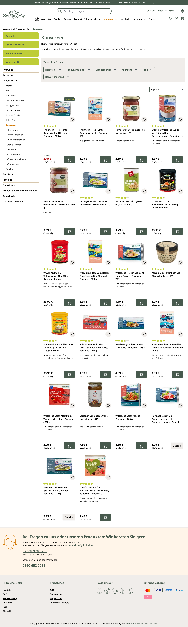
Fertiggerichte (12, 105)
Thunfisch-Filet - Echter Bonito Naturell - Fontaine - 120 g (94, 133)
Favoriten (8, 75)
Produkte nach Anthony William (20, 190)
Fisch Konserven (13, 110)
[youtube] (115, 590)
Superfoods (9, 196)
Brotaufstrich (12, 95)
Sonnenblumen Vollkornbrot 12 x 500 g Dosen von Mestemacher (58, 347)
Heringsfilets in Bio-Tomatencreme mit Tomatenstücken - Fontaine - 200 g (167, 419)
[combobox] (87, 11)
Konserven (11, 125)
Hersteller (51, 69)
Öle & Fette (11, 149)
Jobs (5, 606)
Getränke (8, 174)
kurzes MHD (12, 62)
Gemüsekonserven (16, 139)
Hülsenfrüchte (12, 120)
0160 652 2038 (120, 2)
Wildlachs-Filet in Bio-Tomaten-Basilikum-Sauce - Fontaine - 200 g (94, 347)
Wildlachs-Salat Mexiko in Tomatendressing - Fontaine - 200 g (58, 419)
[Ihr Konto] (176, 18)
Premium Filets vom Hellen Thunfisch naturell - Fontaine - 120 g (167, 347)
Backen (9, 85)
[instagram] (107, 590)
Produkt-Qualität (76, 69)
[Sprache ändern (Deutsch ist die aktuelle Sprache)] (182, 10)
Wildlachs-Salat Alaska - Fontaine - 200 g (128, 417)
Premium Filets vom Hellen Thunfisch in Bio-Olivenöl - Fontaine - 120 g (94, 276)
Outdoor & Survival (13, 201)
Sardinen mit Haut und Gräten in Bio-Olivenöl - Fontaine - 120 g (56, 490)
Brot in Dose (14, 130)
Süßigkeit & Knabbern (16, 159)
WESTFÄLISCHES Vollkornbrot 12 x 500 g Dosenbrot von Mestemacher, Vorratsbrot (57, 276)
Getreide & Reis (13, 115)
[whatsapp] (130, 590)
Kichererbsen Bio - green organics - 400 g (128, 203)
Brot (7, 90)
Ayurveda (8, 69)
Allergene (127, 69)
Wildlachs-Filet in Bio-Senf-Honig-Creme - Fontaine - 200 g (130, 276)
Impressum (56, 598)
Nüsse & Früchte (13, 144)
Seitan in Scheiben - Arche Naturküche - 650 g (94, 417)
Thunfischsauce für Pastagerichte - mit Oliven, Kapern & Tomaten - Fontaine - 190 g (94, 491)
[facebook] (99, 590)
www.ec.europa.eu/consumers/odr (142, 623)
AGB (52, 590)
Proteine (7, 179)
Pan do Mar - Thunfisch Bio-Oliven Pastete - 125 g (166, 274)
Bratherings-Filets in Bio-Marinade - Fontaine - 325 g (130, 346)
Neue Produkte (14, 53)
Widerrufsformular (60, 602)
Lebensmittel (10, 80)
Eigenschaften (104, 69)
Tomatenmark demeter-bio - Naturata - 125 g (131, 131)
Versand (7, 602)
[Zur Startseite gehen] (14, 14)
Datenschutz (57, 594)
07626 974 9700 (87, 2)
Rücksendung (10, 598)
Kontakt (172, 10)
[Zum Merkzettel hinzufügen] (72, 119)
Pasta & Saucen (13, 154)
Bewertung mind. (55, 76)
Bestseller (11, 35)
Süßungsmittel (12, 164)
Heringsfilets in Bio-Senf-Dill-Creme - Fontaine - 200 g (95, 203)
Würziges (10, 169)
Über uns (151, 10)
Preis (146, 69)
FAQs (5, 594)
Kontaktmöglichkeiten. (81, 545)
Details (177, 445)
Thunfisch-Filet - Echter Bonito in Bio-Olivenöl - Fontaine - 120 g (56, 133)
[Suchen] (60, 11)
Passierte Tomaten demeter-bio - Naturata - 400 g (59, 204)
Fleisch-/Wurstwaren (15, 100)
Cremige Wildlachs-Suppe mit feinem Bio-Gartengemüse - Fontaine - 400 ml (166, 133)
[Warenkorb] (182, 18)
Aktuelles (162, 10)
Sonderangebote (15, 44)
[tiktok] (122, 590)
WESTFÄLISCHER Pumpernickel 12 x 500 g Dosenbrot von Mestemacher (165, 204)
